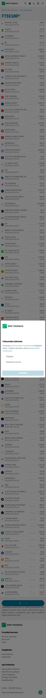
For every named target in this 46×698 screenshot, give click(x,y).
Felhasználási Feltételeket (22, 346)
